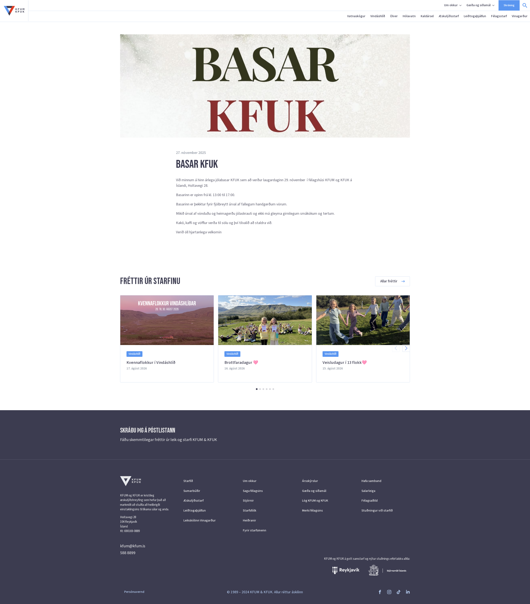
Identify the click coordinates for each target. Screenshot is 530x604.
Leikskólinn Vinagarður (199, 520)
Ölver (394, 16)
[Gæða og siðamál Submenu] (494, 5)
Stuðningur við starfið (377, 510)
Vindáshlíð (377, 16)
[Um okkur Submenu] (461, 5)
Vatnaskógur (356, 16)
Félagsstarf (499, 16)
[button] (406, 348)
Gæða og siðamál (478, 5)
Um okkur (451, 5)
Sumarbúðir (191, 491)
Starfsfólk (249, 510)
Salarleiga (368, 491)
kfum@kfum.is (132, 546)
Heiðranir (249, 520)
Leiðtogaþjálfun (475, 16)
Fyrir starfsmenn (254, 530)
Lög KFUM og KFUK (315, 500)
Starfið (188, 481)
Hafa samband (371, 481)
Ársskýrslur (310, 481)
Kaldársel (427, 16)
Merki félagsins (312, 510)
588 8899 (127, 553)
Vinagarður (520, 16)
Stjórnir (248, 500)
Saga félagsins (253, 491)
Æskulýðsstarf (449, 16)
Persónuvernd (134, 592)
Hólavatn (409, 16)
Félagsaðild (369, 500)
